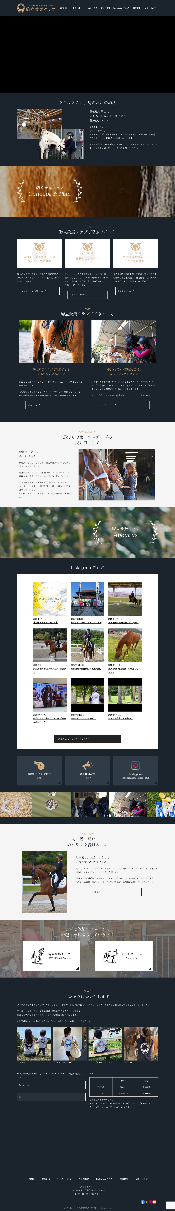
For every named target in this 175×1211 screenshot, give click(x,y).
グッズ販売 (105, 8)
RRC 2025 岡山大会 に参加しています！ (124, 670)
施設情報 (137, 8)
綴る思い (98, 891)
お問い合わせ (150, 8)
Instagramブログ (121, 8)
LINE (22, 1096)
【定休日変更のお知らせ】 (45, 622)
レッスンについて (78, 294)
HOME (63, 8)
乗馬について (34, 404)
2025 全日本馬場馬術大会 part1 (123, 622)
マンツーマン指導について (33, 291)
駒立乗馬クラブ (87, 1186)
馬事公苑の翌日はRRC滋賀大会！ (86, 668)
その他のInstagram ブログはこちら (73, 738)
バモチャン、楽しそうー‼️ (83, 718)
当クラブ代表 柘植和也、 (120, 718)
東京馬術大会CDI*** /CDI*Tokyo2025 (49, 670)
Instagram (24, 1085)
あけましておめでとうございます (86, 622)
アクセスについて (126, 291)
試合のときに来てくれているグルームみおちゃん (49, 720)
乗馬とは (76, 8)
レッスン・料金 (91, 8)
